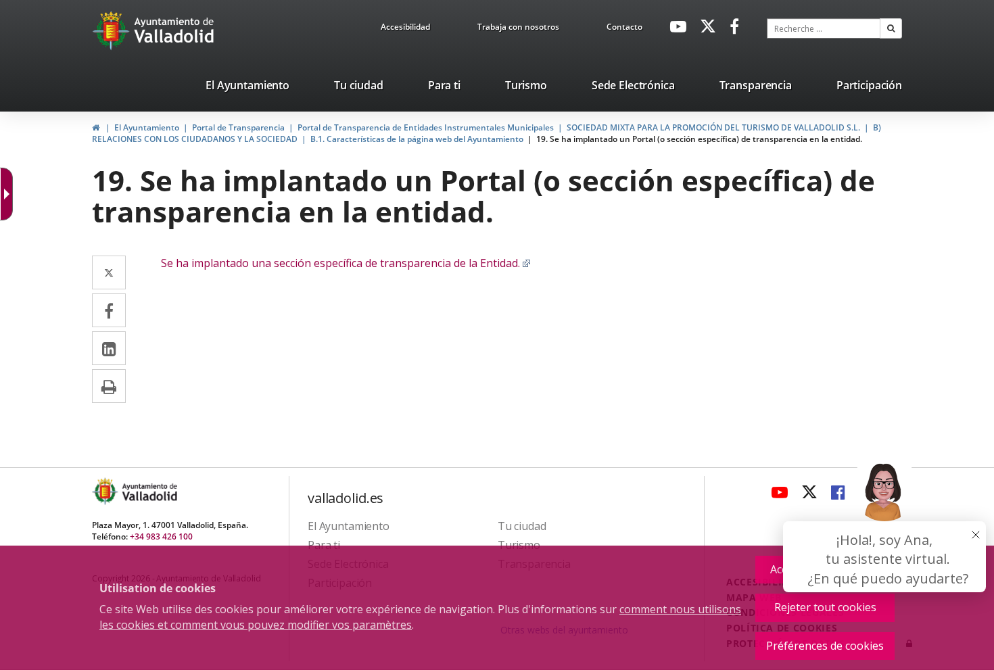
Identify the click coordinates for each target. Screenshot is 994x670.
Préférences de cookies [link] (825, 645)
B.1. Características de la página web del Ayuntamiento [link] (416, 139)
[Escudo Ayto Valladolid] (106, 491)
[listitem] (247, 88)
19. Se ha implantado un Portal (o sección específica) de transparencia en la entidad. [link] (699, 139)
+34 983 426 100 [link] (161, 536)
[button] (891, 28)
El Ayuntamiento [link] (146, 127)
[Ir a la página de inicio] (112, 30)
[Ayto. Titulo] (148, 491)
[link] (405, 29)
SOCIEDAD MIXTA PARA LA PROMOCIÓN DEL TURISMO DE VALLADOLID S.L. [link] (713, 127)
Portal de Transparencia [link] (238, 127)
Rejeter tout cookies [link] (825, 607)
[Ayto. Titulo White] (174, 30)
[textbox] (823, 28)
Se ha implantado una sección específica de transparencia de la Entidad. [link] (346, 263)
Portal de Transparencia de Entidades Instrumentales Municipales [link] (426, 127)
